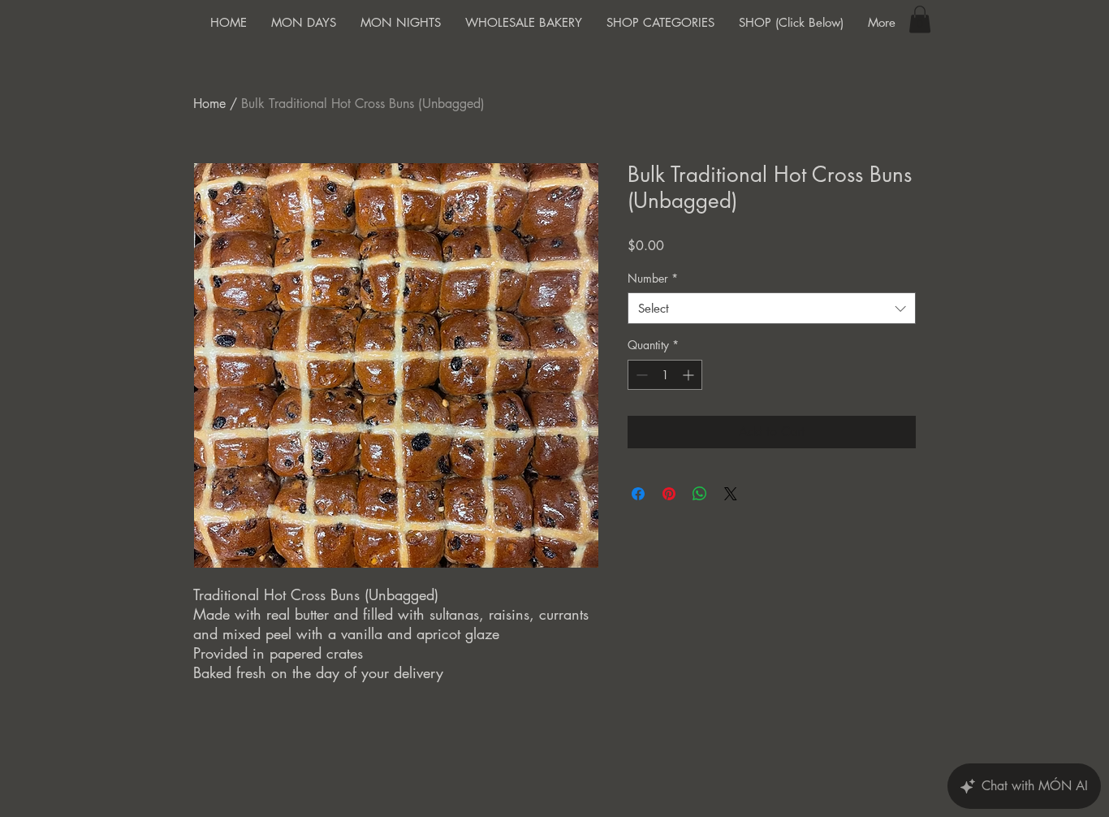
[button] (919, 19)
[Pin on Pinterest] (669, 494)
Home (209, 103)
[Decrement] (640, 375)
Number (653, 278)
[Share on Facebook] (638, 494)
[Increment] (690, 375)
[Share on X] (730, 494)
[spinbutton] (665, 375)
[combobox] (772, 308)
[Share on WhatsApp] (700, 494)
